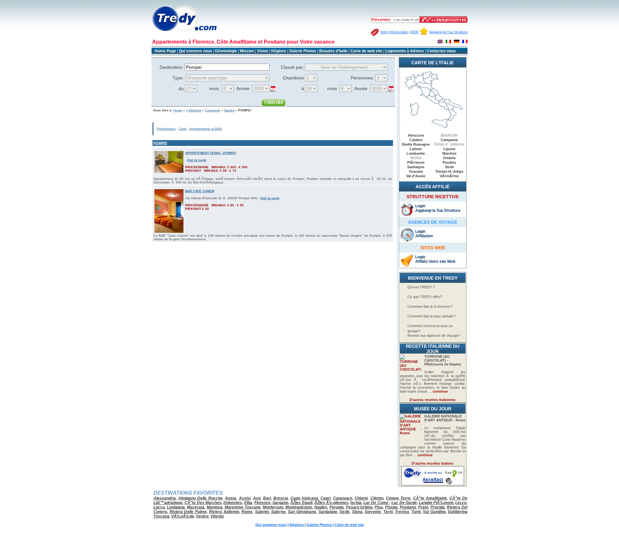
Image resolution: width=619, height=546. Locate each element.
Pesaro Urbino (359, 507)
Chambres (293, 77)
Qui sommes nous (195, 51)
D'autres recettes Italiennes (432, 400)
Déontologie (226, 51)
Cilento (376, 498)
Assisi (245, 498)
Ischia (355, 502)
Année (243, 88)
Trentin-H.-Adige (449, 171)
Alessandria (164, 498)
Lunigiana (176, 507)
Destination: (172, 67)
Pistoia (391, 507)
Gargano (280, 502)
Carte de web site (366, 51)
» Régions (193, 110)
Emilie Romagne (416, 144)
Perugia (336, 507)
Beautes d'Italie (333, 51)
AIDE (415, 32)
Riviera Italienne (224, 512)
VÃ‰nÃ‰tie (182, 516)
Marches (449, 153)
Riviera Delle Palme (188, 512)
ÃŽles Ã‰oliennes (331, 502)
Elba (248, 502)
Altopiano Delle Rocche (200, 498)
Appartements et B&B (205, 128)
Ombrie (449, 158)
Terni (388, 512)
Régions (279, 51)
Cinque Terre (398, 498)
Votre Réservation (394, 32)
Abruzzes (416, 135)
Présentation (166, 128)
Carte (183, 128)
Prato (423, 507)
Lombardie (416, 153)
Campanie (212, 110)
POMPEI (160, 143)
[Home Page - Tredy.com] (184, 31)
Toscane (416, 171)
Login (420, 206)
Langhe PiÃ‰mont (436, 502)
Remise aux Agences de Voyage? (434, 335)
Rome (246, 512)
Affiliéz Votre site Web (435, 261)
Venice (202, 516)
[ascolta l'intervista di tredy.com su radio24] (432, 484)
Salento (262, 512)
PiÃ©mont (416, 162)
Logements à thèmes (404, 51)
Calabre (415, 140)
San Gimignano (302, 512)
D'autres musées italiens (432, 463)
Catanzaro (342, 498)
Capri (325, 498)
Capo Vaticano (304, 498)
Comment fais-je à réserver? (430, 306)
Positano (408, 507)
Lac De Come (376, 502)
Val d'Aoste (415, 176)
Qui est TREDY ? (421, 287)
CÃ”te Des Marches (202, 502)
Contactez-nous (441, 51)
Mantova (214, 507)
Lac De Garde (404, 502)
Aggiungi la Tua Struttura (448, 32)
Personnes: (362, 77)
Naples (229, 110)
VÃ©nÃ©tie (449, 176)
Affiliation (424, 236)
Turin (416, 512)
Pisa (379, 507)
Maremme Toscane (242, 507)
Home (177, 110)
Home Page (165, 51)
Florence (262, 502)
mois (214, 88)
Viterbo (217, 516)
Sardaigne (415, 167)
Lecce (461, 502)
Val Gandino (434, 512)
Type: (178, 77)
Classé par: (292, 67)
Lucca (159, 507)
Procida (437, 507)
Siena (357, 512)
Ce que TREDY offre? (425, 297)
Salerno (278, 512)
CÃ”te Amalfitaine (430, 498)
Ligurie (449, 149)
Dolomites (232, 502)
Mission (247, 51)
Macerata (195, 507)
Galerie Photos (303, 51)
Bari (267, 498)
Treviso (402, 512)
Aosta (230, 498)
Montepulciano (298, 507)
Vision (262, 51)
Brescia (280, 498)
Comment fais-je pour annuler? (432, 316)
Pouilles (449, 162)
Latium (416, 149)
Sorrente (373, 512)
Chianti (361, 498)
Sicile (449, 167)
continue (440, 391)
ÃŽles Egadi (301, 502)
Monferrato (273, 507)
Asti (256, 498)
